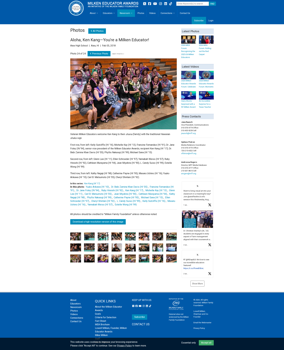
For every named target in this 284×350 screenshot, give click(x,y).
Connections (166, 13)
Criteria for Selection (105, 317)
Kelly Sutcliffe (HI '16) (153, 201)
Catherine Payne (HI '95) (126, 197)
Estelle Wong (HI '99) (126, 204)
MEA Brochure (102, 324)
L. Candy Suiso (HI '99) (128, 201)
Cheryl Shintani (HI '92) (103, 201)
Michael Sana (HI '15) (152, 197)
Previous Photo (99, 53)
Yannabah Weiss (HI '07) (100, 204)
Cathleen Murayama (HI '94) (153, 194)
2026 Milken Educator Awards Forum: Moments (206, 84)
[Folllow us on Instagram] (160, 4)
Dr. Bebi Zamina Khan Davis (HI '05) (129, 186)
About (93, 13)
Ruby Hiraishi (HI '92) (112, 190)
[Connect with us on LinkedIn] (165, 4)
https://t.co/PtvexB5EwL (193, 268)
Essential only (188, 342)
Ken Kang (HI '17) (92, 183)
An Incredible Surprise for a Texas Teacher (205, 104)
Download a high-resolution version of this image (98, 221)
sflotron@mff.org (188, 153)
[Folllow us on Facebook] (150, 4)
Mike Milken (101, 335)
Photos (141, 13)
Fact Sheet (100, 321)
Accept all (206, 342)
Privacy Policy (199, 328)
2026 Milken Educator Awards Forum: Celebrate (188, 84)
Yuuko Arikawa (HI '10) (97, 186)
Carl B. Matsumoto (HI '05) (98, 194)
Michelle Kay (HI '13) (156, 190)
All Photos (98, 31)
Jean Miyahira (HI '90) (125, 194)
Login (210, 20)
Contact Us (185, 13)
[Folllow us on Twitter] (144, 4)
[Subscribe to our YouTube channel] (155, 4)
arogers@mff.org (188, 173)
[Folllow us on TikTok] (170, 4)
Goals (98, 313)
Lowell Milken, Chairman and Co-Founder (201, 314)
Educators (107, 13)
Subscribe (199, 20)
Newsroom (125, 13)
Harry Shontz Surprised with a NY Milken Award (188, 104)
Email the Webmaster (202, 322)
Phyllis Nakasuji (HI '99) (99, 197)
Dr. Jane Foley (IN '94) (87, 190)
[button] (197, 195)
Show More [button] (197, 283)
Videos (152, 13)
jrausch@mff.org (188, 133)
